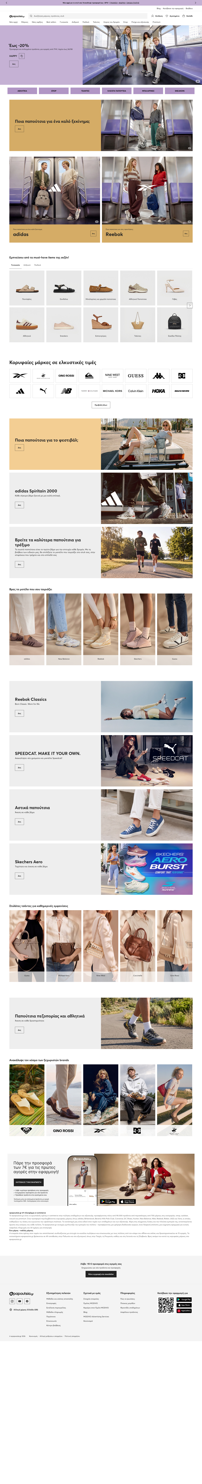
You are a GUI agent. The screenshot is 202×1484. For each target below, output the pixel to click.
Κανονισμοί (88, 1321)
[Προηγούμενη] (6, 3)
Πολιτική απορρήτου (72, 1336)
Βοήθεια (189, 8)
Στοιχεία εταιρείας (91, 1299)
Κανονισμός (33, 1336)
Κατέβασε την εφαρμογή (173, 8)
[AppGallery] (184, 1310)
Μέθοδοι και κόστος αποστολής (59, 1299)
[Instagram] (12, 1301)
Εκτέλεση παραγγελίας (56, 1308)
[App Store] (184, 1305)
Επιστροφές (51, 1303)
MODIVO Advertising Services (96, 1316)
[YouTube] (19, 1301)
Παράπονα (51, 1316)
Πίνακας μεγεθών (127, 1303)
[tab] (15, 265)
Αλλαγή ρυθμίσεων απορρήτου (51, 1336)
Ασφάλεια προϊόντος (129, 1312)
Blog (159, 8)
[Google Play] (184, 1299)
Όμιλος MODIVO (90, 1303)
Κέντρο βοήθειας (53, 1325)
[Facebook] (27, 1301)
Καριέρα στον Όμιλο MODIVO (96, 1308)
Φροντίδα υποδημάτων (130, 1308)
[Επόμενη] (195, 3)
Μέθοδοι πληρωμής (54, 1312)
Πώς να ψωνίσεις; (127, 1299)
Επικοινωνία (51, 1321)
